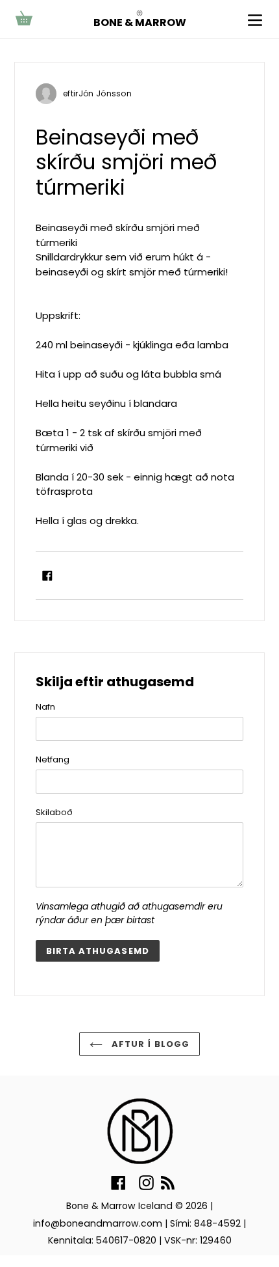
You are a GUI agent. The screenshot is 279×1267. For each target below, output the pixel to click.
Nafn (45, 707)
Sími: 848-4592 (205, 1223)
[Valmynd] (255, 19)
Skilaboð (54, 812)
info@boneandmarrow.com (97, 1223)
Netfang (52, 759)
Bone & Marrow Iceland (119, 1205)
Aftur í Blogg (149, 1044)
